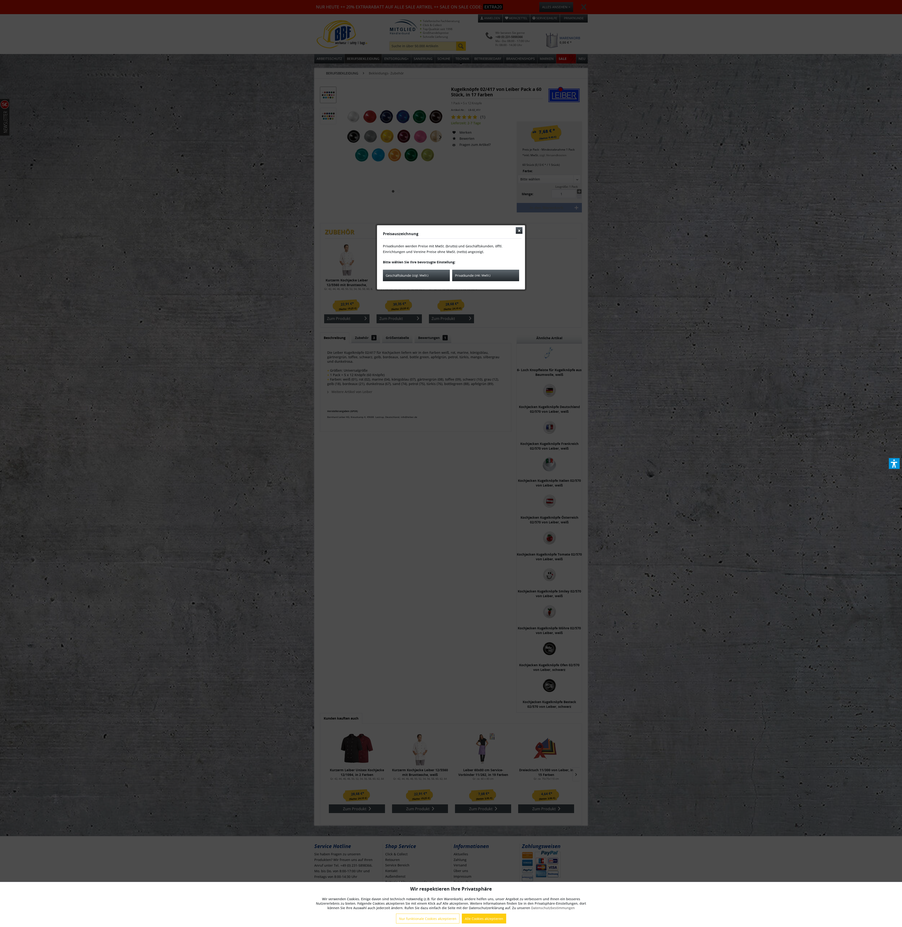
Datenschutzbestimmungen (553, 908)
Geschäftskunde (407, 275)
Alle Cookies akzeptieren (484, 918)
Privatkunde (472, 275)
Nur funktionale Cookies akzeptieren (427, 918)
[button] (894, 463)
